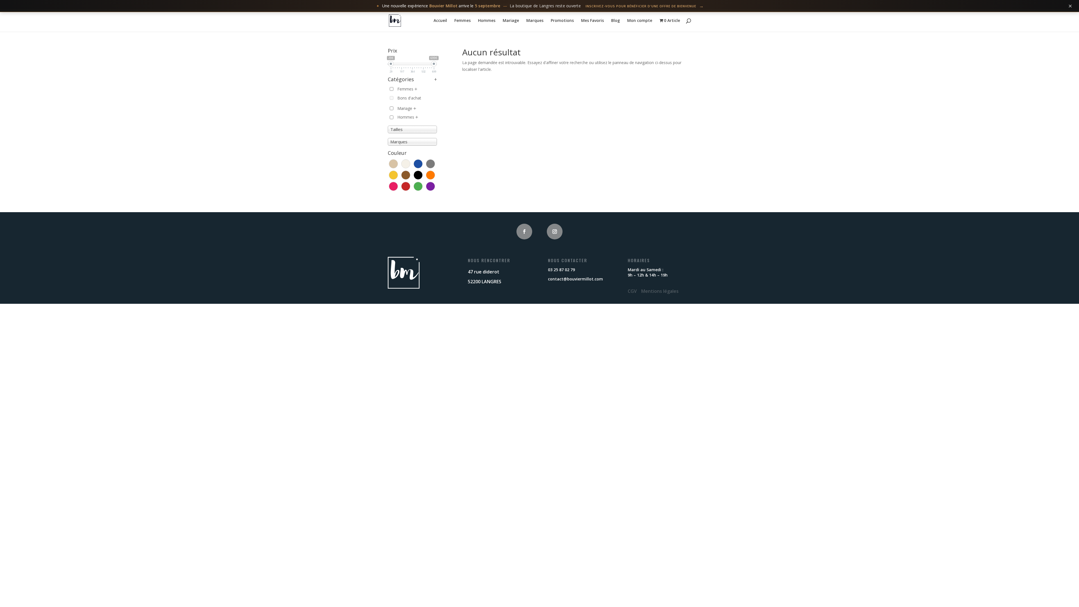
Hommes (486, 21)
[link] (539, 6)
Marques (534, 21)
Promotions (562, 21)
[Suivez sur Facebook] (524, 231)
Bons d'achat (409, 98)
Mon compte (639, 21)
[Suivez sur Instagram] (555, 231)
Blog (615, 21)
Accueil (440, 21)
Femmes (462, 21)
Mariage (511, 21)
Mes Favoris (592, 21)
